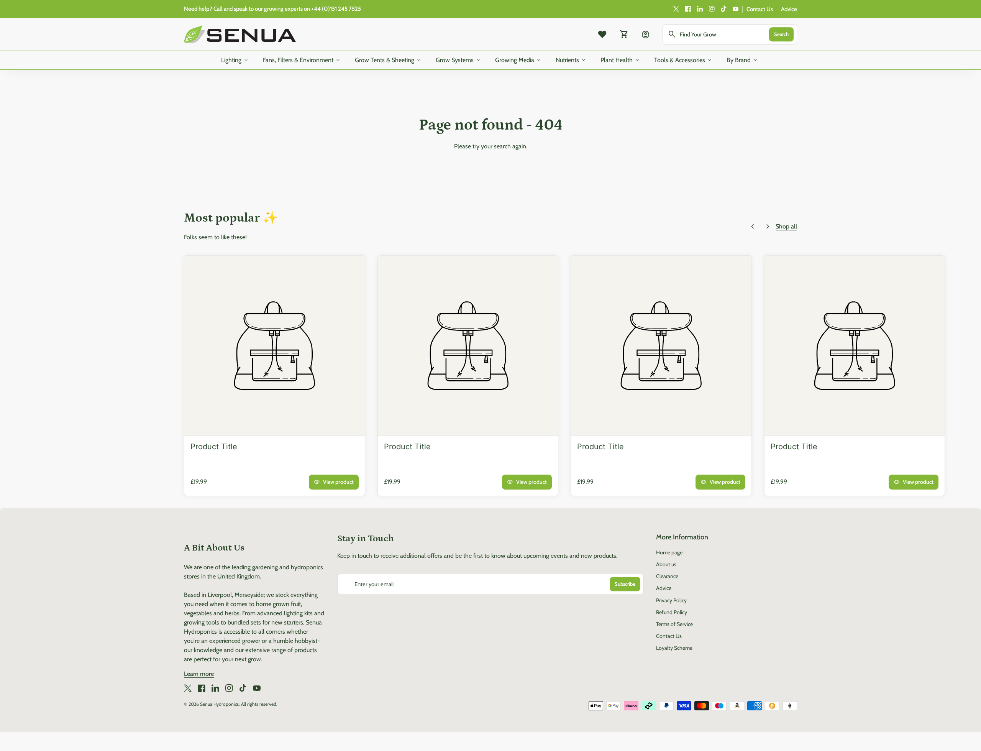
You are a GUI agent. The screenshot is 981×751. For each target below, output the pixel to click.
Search (781, 34)
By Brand (742, 60)
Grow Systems (458, 60)
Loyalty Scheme (674, 647)
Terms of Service (674, 624)
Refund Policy (671, 612)
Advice (789, 9)
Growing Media (518, 60)
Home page (669, 552)
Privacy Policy (671, 600)
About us (666, 564)
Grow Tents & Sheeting (388, 60)
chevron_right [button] (768, 226)
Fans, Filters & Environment (302, 60)
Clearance (667, 576)
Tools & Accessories (683, 60)
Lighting (235, 60)
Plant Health (620, 60)
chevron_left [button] (752, 226)
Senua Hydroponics (219, 704)
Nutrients (571, 60)
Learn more (199, 673)
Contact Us (759, 9)
